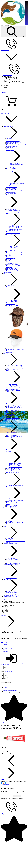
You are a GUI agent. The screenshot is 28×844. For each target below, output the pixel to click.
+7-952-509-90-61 (5, 50)
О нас (4, 647)
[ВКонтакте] (1, 783)
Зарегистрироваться (5, 682)
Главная (5, 644)
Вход (2, 664)
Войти (24, 663)
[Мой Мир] (5, 783)
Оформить (14, 90)
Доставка (6, 599)
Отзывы (8, 784)
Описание (3, 784)
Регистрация (6, 664)
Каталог (3, 642)
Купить (2, 779)
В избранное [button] (4, 722)
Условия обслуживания (9, 649)
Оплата (2, 599)
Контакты (5, 651)
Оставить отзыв (16, 795)
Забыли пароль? (8, 671)
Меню (6, 642)
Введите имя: (4, 791)
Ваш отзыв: (20, 792)
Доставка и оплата (7, 648)
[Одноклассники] (3, 783)
